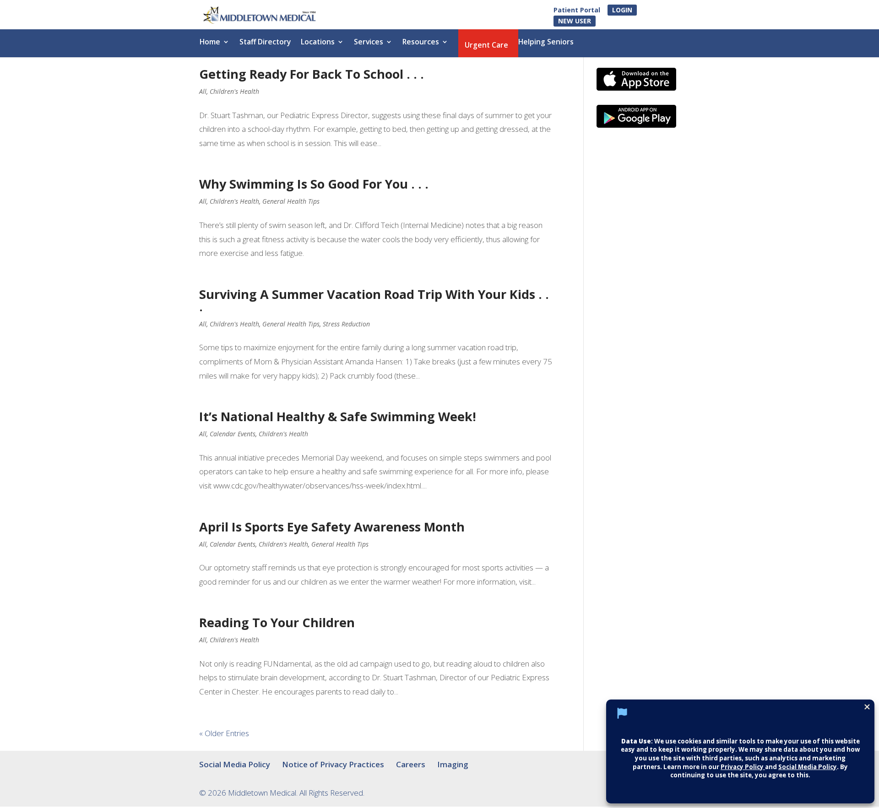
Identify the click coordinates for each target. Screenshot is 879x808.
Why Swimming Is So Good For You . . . (314, 183)
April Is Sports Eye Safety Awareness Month (332, 526)
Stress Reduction (346, 324)
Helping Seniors (546, 42)
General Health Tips (291, 201)
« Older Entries (224, 733)
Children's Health (234, 91)
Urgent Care (486, 46)
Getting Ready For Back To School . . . (311, 73)
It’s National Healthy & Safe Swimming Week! (337, 416)
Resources (420, 42)
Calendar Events (232, 433)
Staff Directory (265, 42)
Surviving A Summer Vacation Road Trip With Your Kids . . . (374, 300)
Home (210, 42)
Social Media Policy (234, 764)
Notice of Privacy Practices (333, 764)
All (202, 91)
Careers (410, 764)
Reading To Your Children (277, 622)
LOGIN (622, 9)
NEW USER (574, 20)
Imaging (452, 764)
